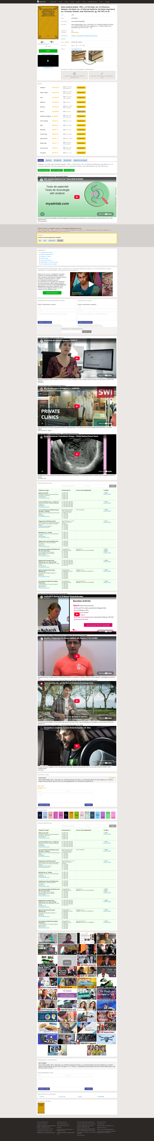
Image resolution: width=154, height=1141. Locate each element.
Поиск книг (53, 1)
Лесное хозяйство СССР (42, 1122)
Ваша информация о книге (45, 1072)
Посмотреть (81, 87)
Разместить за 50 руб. (45, 322)
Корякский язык (101, 1124)
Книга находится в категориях (48, 264)
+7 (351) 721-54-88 (107, 521)
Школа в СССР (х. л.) (101, 1127)
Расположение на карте (43, 498)
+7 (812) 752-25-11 (107, 549)
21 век (84, 1)
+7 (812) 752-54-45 (107, 551)
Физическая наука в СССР (63, 1125)
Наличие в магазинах (46, 260)
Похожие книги (44, 258)
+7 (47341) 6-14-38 (107, 501)
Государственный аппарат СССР (44, 1130)
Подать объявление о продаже (87, 304)
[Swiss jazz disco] (55, 815)
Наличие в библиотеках (46, 254)
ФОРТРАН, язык (80, 1135)
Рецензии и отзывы (45, 256)
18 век (66, 1)
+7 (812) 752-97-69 (107, 550)
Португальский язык (62, 1122)
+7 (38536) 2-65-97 (107, 560)
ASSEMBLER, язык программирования (46, 1132)
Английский (101, 1096)
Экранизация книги (48, 67)
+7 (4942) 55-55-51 (107, 581)
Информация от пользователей (49, 262)
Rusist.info (42, 1)
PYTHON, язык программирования (105, 1129)
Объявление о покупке (46, 252)
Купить (48, 51)
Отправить (89, 805)
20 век (78, 1)
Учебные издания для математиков (85, 1122)
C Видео (107, 1)
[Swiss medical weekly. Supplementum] (40, 815)
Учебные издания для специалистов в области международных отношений (86, 1129)
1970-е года (62, 1096)
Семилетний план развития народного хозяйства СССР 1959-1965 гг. (106, 1132)
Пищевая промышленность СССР (45, 1129)
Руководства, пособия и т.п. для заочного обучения (87, 1132)
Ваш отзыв (41, 786)
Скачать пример (69, 170)
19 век (72, 1)
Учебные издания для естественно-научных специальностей (85, 1126)
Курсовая (79, 35)
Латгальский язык (101, 1122)
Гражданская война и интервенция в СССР (66, 1133)
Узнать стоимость (57, 170)
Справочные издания (42, 1124)
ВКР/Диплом (86, 35)
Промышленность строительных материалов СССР (65, 1130)
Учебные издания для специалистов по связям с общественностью (46, 1126)
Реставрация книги (76, 49)
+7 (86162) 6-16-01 (107, 569)
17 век (60, 1)
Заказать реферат (44, 170)
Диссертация (93, 35)
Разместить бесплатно (85, 322)
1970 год (41, 1096)
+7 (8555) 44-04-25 (107, 492)
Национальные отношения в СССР (105, 1125)
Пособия (59, 1127)
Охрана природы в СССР (63, 1124)
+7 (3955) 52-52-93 (107, 509)
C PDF (101, 1)
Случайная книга (92, 1)
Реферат (73, 35)
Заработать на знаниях (80, 160)
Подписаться (86, 331)
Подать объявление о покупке (47, 304)
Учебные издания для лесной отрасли (86, 1124)
